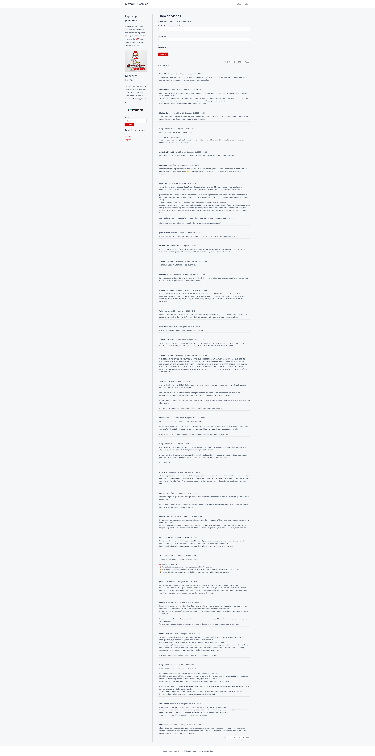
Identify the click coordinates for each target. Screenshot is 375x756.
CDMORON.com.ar (136, 3)
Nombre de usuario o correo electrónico (171, 26)
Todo (247, 62)
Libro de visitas (242, 4)
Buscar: (127, 117)
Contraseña (162, 36)
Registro (128, 140)
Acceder (128, 136)
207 (239, 62)
